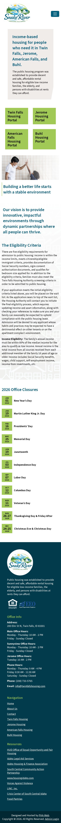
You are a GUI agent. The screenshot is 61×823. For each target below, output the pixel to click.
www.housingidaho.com (20, 778)
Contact (11, 714)
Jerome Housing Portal (41, 116)
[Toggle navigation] (55, 14)
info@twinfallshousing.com (30, 686)
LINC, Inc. (12, 788)
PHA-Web (44, 815)
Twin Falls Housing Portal (15, 116)
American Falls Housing (20, 729)
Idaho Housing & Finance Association (27, 763)
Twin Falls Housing (17, 719)
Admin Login (52, 819)
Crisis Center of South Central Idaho (27, 793)
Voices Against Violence (20, 783)
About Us (12, 708)
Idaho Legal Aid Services (20, 758)
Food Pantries (14, 799)
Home (10, 703)
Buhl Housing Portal (41, 137)
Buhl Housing (14, 735)
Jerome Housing (16, 724)
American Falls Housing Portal (15, 139)
